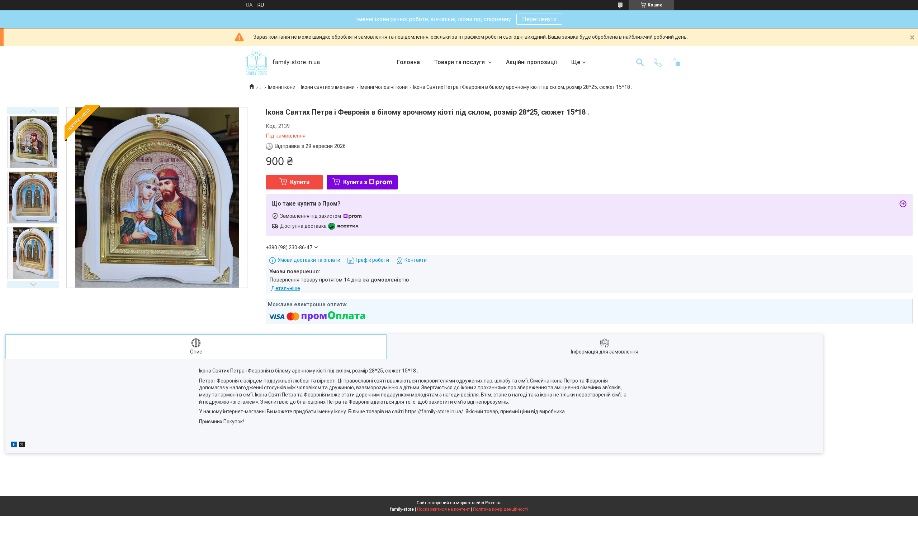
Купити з (355, 182)
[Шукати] (640, 62)
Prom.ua (493, 502)
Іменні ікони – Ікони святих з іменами (311, 87)
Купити (299, 182)
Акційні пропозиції (531, 62)
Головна (408, 62)
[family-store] (256, 62)
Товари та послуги (460, 62)
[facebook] (14, 445)
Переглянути (539, 19)
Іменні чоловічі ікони (384, 87)
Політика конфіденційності (500, 509)
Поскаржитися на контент (443, 509)
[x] (22, 445)
